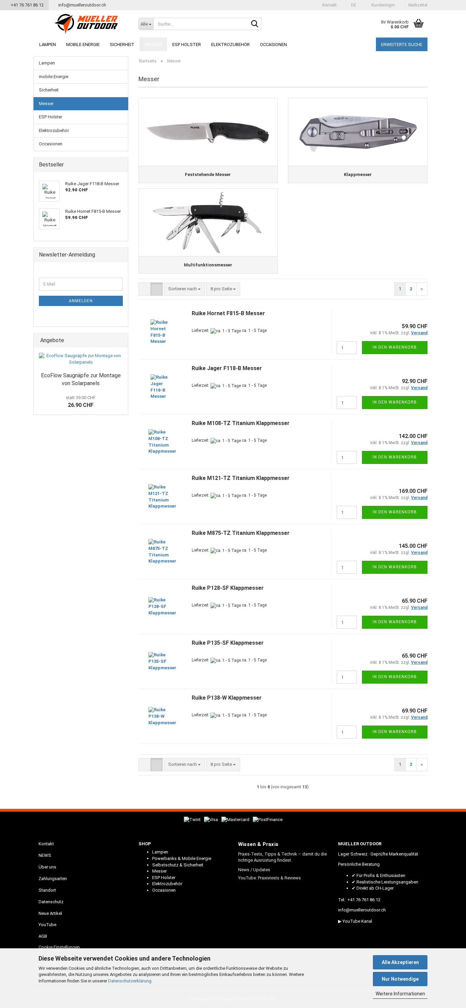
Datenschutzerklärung (129, 980)
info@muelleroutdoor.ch (81, 5)
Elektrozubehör (230, 44)
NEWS (45, 855)
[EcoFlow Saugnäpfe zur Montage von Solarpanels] (81, 359)
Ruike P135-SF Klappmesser (228, 643)
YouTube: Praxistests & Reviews (269, 877)
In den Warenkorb (395, 347)
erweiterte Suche (401, 44)
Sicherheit (122, 44)
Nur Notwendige (400, 979)
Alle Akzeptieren (400, 962)
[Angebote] (121, 341)
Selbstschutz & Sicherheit (177, 864)
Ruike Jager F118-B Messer (227, 368)
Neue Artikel (50, 913)
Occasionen (273, 44)
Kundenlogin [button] (382, 5)
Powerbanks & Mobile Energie (181, 858)
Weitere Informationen (400, 993)
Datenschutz (51, 901)
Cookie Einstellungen (59, 947)
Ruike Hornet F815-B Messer (228, 313)
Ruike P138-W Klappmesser (227, 698)
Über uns (47, 867)
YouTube (47, 924)
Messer (153, 44)
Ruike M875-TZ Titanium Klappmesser (241, 533)
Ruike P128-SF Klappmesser (228, 588)
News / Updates (254, 869)
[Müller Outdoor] (86, 24)
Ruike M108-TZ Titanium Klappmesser (241, 423)
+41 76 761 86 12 (26, 5)
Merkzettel (416, 5)
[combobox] (184, 289)
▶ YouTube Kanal (355, 921)
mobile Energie (83, 44)
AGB (43, 936)
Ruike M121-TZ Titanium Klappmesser (241, 478)
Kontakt (329, 5)
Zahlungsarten (53, 878)
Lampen (47, 44)
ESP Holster (186, 44)
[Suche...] (254, 24)
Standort (47, 890)
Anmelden (81, 300)
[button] (351, 5)
